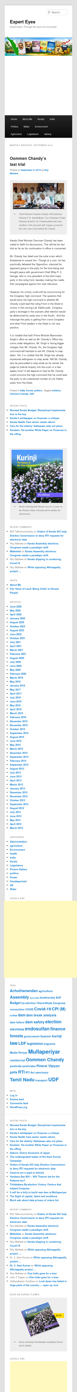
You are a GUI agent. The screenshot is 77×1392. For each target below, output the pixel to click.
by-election (28, 1003)
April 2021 (15, 646)
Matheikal (15, 551)
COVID (29, 1009)
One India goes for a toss (42, 1273)
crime (13, 1015)
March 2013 (16, 784)
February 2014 (18, 760)
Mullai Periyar (18, 1052)
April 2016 (15, 709)
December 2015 (18, 721)
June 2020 (15, 666)
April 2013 (15, 780)
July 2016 (15, 697)
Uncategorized (18, 881)
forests (16, 1036)
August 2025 (17, 622)
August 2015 (17, 737)
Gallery (47, 133)
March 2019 (16, 677)
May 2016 (15, 705)
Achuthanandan (24, 990)
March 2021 (16, 650)
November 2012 (19, 796)
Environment (41, 126)
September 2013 (19, 764)
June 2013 (15, 776)
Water (27, 126)
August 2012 (17, 808)
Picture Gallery (18, 869)
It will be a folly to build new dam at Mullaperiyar (38, 1192)
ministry (56, 390)
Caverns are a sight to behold (27, 1172)
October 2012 (17, 800)
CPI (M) (59, 1009)
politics (38, 390)
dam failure (17, 1022)
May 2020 (15, 669)
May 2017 (15, 689)
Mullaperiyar (44, 1051)
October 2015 (17, 729)
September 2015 (19, 733)
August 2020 (17, 658)
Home (14, 119)
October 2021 (17, 638)
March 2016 (16, 713)
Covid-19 (42, 1009)
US (11, 885)
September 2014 (19, 757)
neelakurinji (17, 1060)
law (14, 1042)
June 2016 (15, 701)
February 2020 (18, 673)
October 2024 (17, 626)
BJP (58, 997)
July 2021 (15, 642)
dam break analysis (41, 1015)
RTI (21, 1072)
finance (57, 1029)
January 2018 (17, 685)
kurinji (57, 1036)
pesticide (16, 1066)
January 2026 (17, 618)
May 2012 (15, 820)
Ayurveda (34, 997)
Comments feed (19, 1103)
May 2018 (15, 681)
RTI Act (30, 1072)
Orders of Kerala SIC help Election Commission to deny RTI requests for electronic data (38, 535)
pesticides (29, 1066)
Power (13, 877)
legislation (35, 1043)
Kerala (41, 119)
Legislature (33, 133)
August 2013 (17, 768)
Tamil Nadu (22, 1079)
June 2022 (15, 634)
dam (21, 1015)
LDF (22, 1043)
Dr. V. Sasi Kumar (20, 1265)
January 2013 (17, 788)
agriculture (16, 845)
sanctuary (42, 1072)
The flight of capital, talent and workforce (33, 1196)
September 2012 (19, 804)
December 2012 (18, 792)
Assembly (19, 997)
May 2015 (15, 745)
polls (13, 1072)
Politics (14, 126)
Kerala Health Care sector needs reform (32, 422)
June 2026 (15, 606)
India (52, 119)
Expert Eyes (22, 21)
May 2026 (15, 610)
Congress (59, 1003)
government (32, 1036)
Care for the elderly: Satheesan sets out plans (36, 426)
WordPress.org (18, 1107)
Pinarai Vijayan (48, 1066)
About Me (27, 119)
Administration (18, 841)
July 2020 (15, 662)
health (13, 853)
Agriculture (16, 133)
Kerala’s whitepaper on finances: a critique (34, 418)
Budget (15, 1002)
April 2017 (15, 693)
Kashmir (45, 1036)
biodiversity (47, 997)
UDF (32, 393)
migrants (49, 1044)
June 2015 (15, 741)
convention (17, 1009)
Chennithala (44, 1003)
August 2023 (17, 630)
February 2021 (18, 654)
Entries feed (17, 1099)
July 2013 (15, 772)
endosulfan (37, 1028)
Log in (13, 1095)
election (53, 1021)
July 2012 (15, 812)
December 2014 (18, 753)
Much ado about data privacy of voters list (34, 1200)
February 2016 (18, 717)
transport (41, 1080)
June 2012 (15, 816)
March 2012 (16, 828)
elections (17, 1029)
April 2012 (15, 824)
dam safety (34, 1021)
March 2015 (16, 748)
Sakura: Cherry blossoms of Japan (30, 1153)
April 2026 (15, 614)
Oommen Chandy (19, 393)
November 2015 (19, 725)
